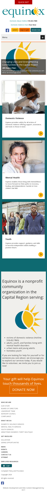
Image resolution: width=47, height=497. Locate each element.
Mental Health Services (11, 427)
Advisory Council (8, 414)
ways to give (24, 30)
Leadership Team (8, 411)
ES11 (23, 490)
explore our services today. (30, 73)
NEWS (3, 447)
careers (15, 30)
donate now (36, 30)
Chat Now (32, 25)
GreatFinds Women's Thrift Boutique (17, 432)
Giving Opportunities (10, 442)
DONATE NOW (23, 389)
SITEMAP (4, 457)
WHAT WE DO (6, 421)
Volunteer (5, 440)
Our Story (5, 406)
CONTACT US (6, 455)
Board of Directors (9, 408)
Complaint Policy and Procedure (12, 471)
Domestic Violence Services (12, 424)
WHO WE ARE (6, 402)
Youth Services (7, 429)
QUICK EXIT (23, 2)
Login (7, 466)
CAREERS (4, 452)
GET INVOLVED (6, 436)
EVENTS (4, 449)
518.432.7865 (32, 21)
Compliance (6, 416)
